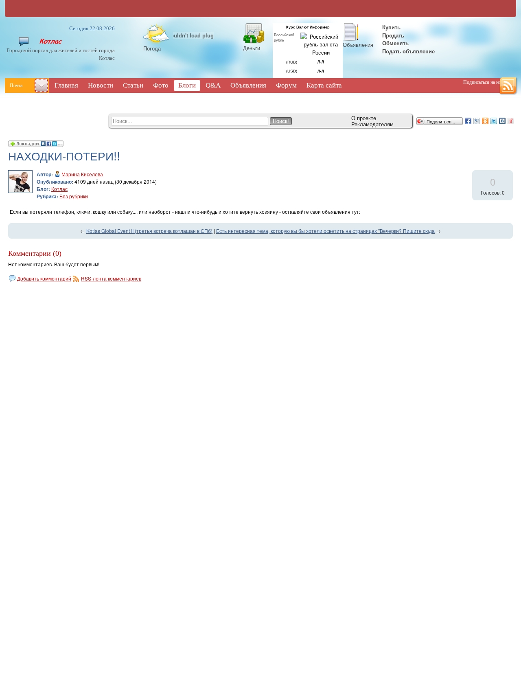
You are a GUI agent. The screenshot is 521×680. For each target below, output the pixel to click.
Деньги (251, 48)
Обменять (396, 43)
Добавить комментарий (44, 278)
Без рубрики (73, 196)
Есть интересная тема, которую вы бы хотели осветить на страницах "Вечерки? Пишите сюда (325, 230)
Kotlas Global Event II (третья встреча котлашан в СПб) (149, 230)
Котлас (59, 188)
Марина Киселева (82, 174)
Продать (393, 35)
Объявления (358, 44)
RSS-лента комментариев (111, 278)
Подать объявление (408, 51)
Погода (152, 48)
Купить (391, 27)
